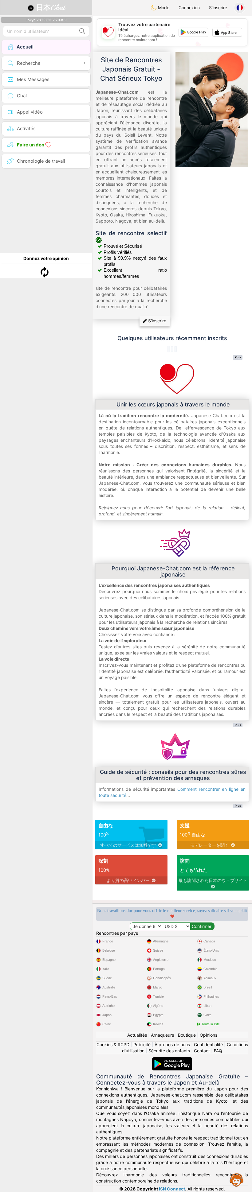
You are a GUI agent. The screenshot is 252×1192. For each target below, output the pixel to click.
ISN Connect (172, 1188)
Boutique (187, 1035)
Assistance (237, 1179)
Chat (50, 7)
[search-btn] (82, 31)
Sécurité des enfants (169, 1050)
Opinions (208, 1035)
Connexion (189, 7)
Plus (238, 357)
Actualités (137, 1035)
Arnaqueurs (162, 1035)
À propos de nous (172, 1044)
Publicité (142, 1044)
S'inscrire (218, 7)
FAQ (218, 1050)
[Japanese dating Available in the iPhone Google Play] (172, 1060)
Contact (202, 1050)
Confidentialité (208, 1044)
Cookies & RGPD (112, 1044)
